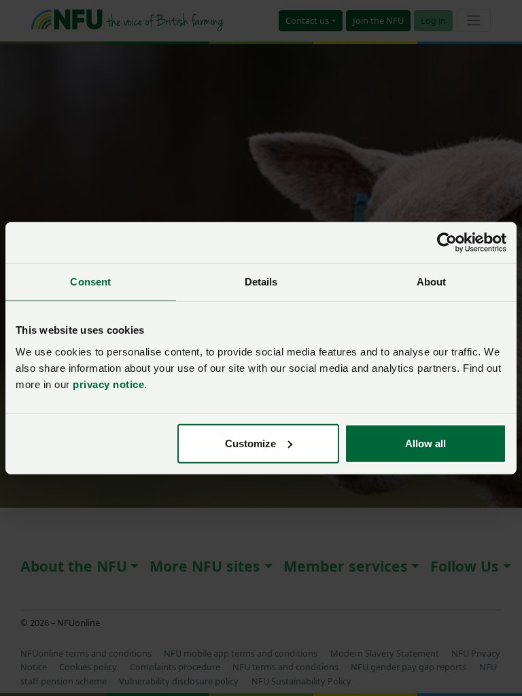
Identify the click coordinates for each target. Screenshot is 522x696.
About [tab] (432, 282)
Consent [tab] (90, 282)
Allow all (425, 443)
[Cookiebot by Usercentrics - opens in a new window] (446, 242)
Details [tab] (261, 282)
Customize (250, 443)
